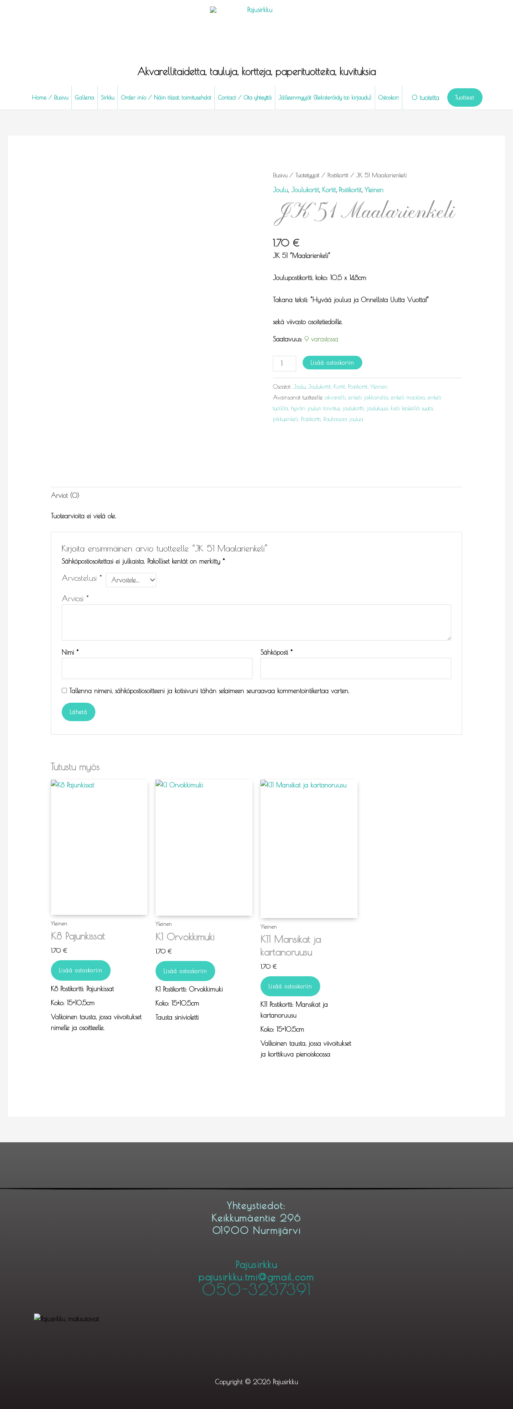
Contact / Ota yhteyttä (245, 97)
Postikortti (311, 419)
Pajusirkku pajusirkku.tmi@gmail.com (256, 1278)
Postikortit (337, 175)
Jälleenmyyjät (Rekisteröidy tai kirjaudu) (325, 97)
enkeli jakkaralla (368, 397)
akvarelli (335, 397)
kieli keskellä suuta (412, 408)
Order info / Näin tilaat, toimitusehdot (166, 97)
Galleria (84, 97)
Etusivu (280, 175)
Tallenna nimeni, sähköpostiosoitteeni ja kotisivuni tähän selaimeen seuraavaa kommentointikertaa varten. (209, 690)
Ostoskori (388, 97)
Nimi (70, 652)
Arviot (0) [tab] (65, 495)
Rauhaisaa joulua (343, 419)
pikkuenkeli (285, 419)
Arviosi (75, 598)
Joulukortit (305, 189)
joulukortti (353, 408)
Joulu (280, 189)
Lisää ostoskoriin (332, 362)
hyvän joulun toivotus (315, 408)
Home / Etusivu (50, 97)
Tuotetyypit (307, 175)
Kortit (329, 189)
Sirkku (107, 97)
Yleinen (374, 189)
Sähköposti (277, 652)
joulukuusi (377, 408)
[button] (465, 97)
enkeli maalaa (408, 397)
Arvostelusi (82, 578)
